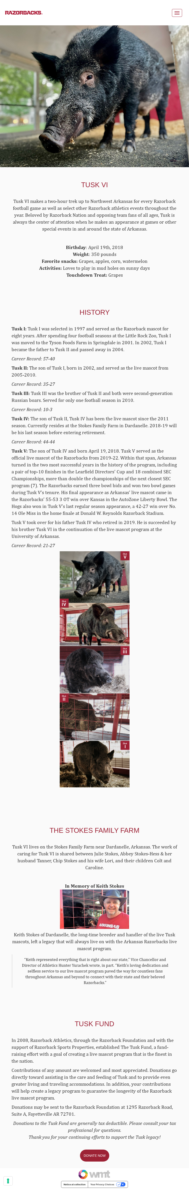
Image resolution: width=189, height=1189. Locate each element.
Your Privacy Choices (102, 1184)
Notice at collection (75, 1184)
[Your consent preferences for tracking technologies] (8, 1181)
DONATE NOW (95, 1155)
